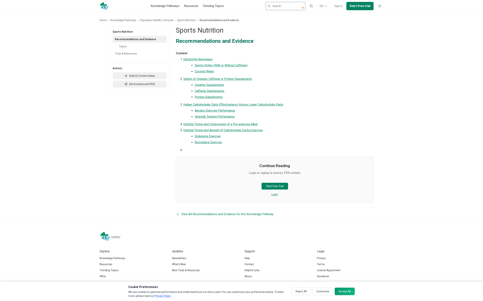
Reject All (301, 291)
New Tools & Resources (186, 270)
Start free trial (360, 6)
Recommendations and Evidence (135, 39)
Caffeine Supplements (209, 91)
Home (103, 20)
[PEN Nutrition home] (104, 6)
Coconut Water (204, 71)
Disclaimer (323, 276)
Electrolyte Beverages (198, 59)
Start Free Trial (275, 186)
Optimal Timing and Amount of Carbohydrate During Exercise (223, 130)
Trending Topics (213, 6)
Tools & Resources (126, 53)
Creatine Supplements (209, 85)
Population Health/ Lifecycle (156, 20)
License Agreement (328, 270)
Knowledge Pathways (165, 6)
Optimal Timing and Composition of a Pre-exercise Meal (220, 124)
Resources (191, 6)
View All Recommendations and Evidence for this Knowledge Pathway (227, 214)
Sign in (338, 6)
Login (274, 194)
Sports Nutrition (186, 20)
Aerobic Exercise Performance (215, 110)
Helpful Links (252, 270)
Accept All (345, 291)
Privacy (321, 258)
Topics (123, 46)
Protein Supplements (209, 97)
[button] (303, 7)
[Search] (311, 6)
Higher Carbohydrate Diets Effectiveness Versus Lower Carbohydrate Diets (233, 104)
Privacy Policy (163, 295)
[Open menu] (379, 6)
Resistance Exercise (208, 142)
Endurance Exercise (208, 136)
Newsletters (179, 258)
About (248, 276)
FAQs (103, 276)
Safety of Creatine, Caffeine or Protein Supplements (217, 79)
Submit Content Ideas (142, 75)
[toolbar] (303, 7)
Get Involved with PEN (142, 84)
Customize (322, 291)
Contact (249, 264)
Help (247, 258)
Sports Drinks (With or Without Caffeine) (221, 65)
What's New (179, 264)
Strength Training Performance (215, 116)
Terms (321, 264)
